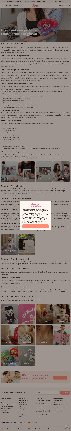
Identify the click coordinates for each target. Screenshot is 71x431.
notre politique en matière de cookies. (34, 221)
